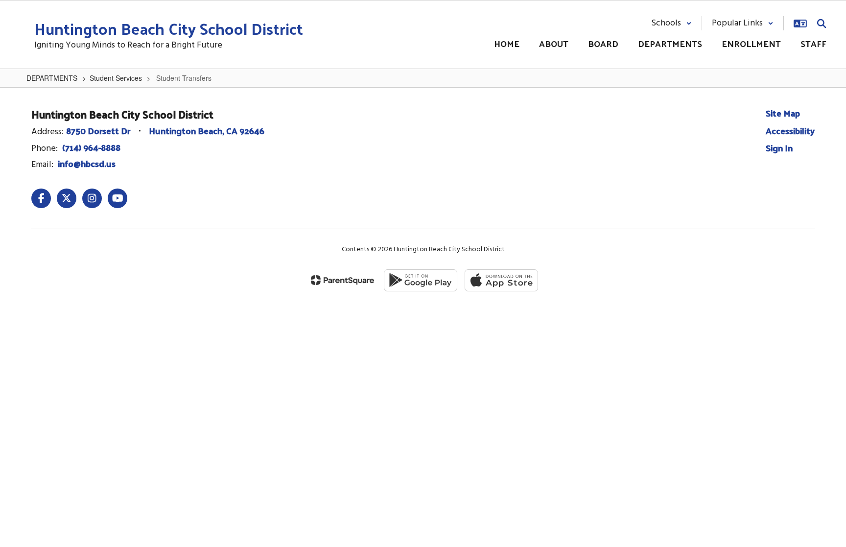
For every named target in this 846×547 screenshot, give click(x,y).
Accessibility (790, 130)
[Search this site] (821, 23)
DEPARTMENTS (51, 78)
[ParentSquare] (342, 280)
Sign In (779, 148)
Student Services (116, 78)
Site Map (783, 113)
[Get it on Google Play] (420, 280)
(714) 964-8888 (91, 147)
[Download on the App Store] (501, 280)
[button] (671, 23)
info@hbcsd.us (87, 163)
